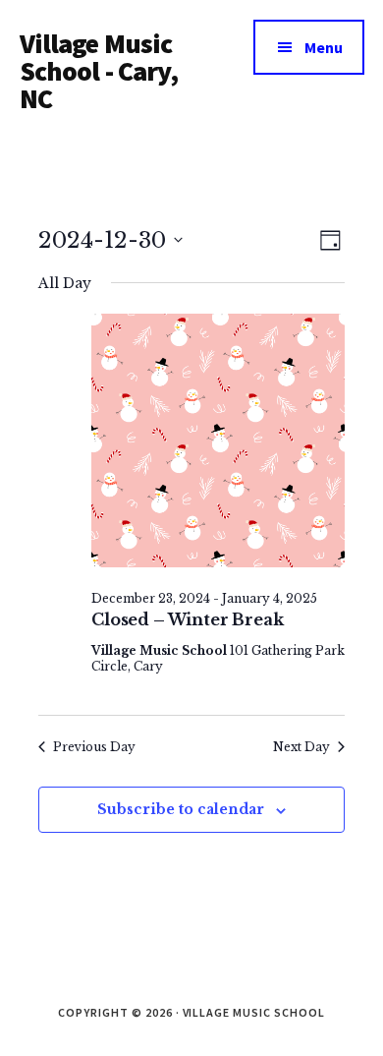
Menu (323, 47)
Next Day (301, 746)
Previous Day (94, 746)
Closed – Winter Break (187, 619)
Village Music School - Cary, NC (99, 71)
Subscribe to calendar (180, 809)
